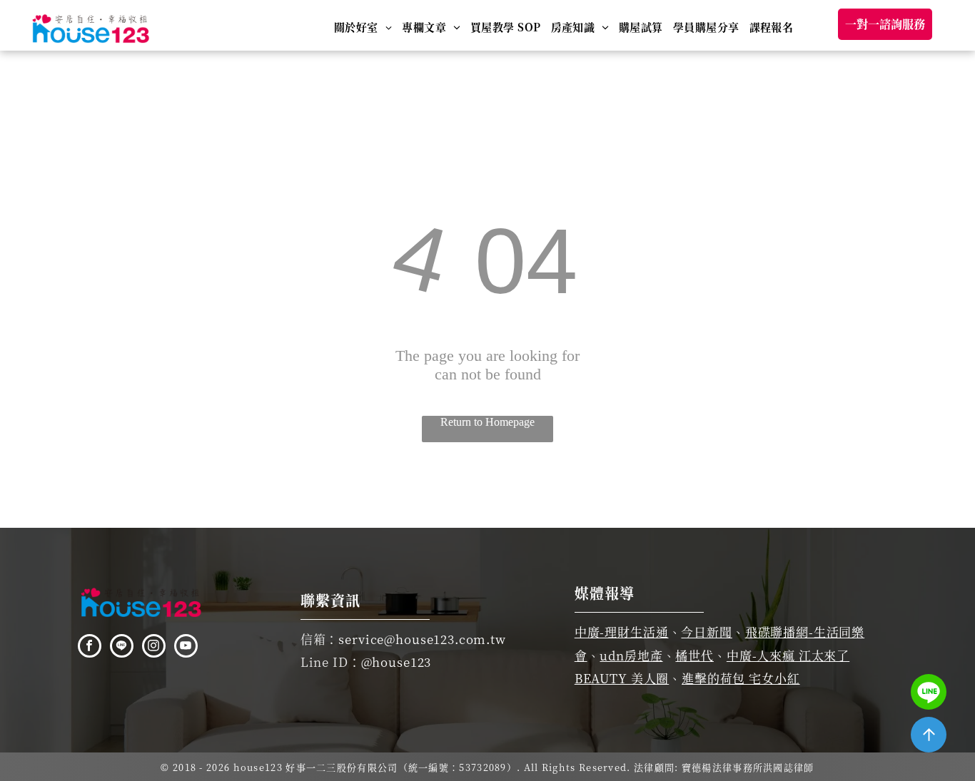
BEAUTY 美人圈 (622, 678)
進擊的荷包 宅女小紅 (741, 678)
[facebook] (89, 647)
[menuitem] (363, 26)
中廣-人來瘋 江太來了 (788, 655)
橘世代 (694, 655)
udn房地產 (631, 655)
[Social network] (121, 647)
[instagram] (154, 647)
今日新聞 (706, 631)
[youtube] (186, 647)
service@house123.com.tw (422, 639)
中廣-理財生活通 (622, 631)
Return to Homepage (487, 422)
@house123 (396, 661)
